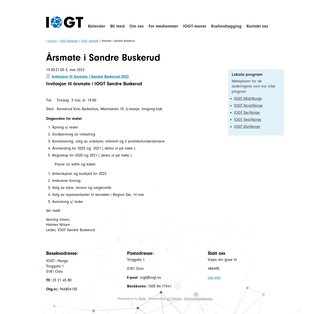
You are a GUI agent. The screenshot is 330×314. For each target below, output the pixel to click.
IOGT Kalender (69, 41)
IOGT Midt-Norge (248, 98)
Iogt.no (52, 41)
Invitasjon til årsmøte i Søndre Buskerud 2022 (90, 76)
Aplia (142, 299)
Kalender (96, 26)
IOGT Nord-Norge (248, 105)
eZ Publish (174, 299)
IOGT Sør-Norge (247, 112)
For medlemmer (163, 26)
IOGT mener (194, 26)
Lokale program (247, 74)
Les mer (214, 277)
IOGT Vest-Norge (247, 119)
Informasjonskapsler (198, 299)
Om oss (136, 26)
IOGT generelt (89, 41)
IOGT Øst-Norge (247, 126)
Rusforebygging (226, 26)
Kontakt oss (257, 26)
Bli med (117, 26)
